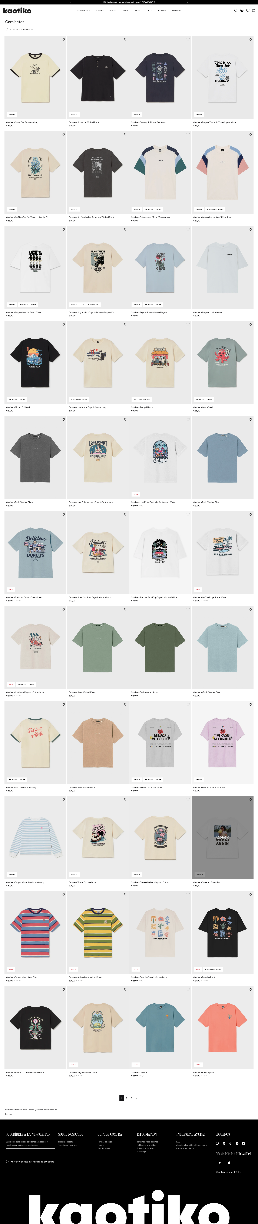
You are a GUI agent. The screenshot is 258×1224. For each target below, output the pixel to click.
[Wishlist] (248, 10)
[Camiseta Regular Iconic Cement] (223, 267)
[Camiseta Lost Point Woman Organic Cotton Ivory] (98, 457)
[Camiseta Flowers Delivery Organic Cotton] (160, 837)
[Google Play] (220, 1163)
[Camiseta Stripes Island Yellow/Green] (98, 932)
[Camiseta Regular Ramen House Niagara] (160, 267)
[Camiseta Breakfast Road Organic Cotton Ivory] (98, 552)
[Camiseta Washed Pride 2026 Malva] (223, 742)
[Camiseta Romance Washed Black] (98, 77)
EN (239, 1172)
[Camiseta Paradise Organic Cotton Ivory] (160, 932)
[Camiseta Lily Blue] (160, 1027)
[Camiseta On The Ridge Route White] (223, 552)
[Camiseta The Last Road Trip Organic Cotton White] (160, 552)
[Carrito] (254, 10)
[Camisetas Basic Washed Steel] (223, 647)
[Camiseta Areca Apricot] (223, 1027)
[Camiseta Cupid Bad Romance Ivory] (35, 77)
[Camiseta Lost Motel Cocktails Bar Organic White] (160, 457)
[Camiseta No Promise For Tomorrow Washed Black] (98, 172)
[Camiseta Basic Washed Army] (160, 647)
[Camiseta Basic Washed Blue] (223, 457)
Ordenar (21, 29)
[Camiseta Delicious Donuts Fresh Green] (35, 552)
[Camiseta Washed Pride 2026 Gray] (160, 742)
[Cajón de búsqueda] (236, 10)
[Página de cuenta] (242, 10)
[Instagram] (217, 1143)
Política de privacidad (43, 1161)
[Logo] (17, 10)
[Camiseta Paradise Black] (223, 932)
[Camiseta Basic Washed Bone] (98, 742)
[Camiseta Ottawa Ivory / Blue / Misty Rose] (223, 172)
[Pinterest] (224, 1143)
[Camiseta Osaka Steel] (223, 362)
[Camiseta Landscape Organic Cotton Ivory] (98, 362)
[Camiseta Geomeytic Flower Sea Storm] (160, 77)
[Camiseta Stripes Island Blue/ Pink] (35, 932)
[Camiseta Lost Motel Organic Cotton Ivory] (35, 647)
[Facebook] (243, 1143)
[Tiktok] (230, 1143)
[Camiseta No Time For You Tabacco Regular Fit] (35, 172)
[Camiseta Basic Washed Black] (35, 457)
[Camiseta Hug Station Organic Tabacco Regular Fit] (98, 267)
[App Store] (229, 1163)
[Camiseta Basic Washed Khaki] (98, 647)
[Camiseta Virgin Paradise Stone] (98, 1027)
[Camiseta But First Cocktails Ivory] (35, 742)
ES (235, 1172)
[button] (63, 39)
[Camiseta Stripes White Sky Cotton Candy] (35, 837)
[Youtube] (237, 1143)
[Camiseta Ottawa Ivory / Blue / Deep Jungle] (160, 172)
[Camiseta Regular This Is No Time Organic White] (223, 77)
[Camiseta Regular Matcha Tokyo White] (35, 267)
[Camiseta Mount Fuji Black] (35, 362)
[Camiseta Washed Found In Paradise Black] (35, 1027)
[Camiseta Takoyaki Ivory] (160, 362)
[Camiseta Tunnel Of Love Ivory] (98, 837)
